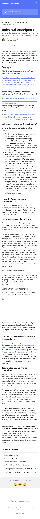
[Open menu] (36, 3)
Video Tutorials (9, 508)
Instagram (26, 508)
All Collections (6, 22)
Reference (14, 293)
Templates (21, 374)
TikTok (34, 508)
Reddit (20, 510)
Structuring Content (19, 22)
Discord (18, 508)
